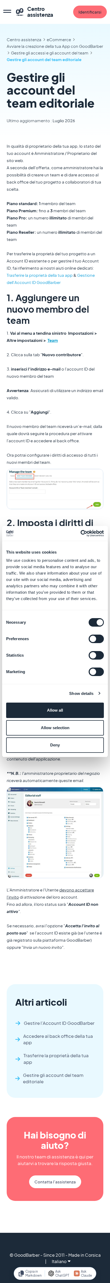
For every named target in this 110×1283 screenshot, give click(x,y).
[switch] (96, 639)
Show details (81, 693)
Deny (55, 745)
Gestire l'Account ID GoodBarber (59, 1023)
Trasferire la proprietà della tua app (40, 275)
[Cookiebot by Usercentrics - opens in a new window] (80, 533)
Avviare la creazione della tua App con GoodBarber (55, 46)
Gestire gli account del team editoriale (44, 59)
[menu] (7, 12)
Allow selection (55, 727)
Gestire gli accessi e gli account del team (49, 52)
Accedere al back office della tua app (58, 1039)
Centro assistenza (24, 39)
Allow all (55, 710)
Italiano (59, 1261)
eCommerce (59, 39)
